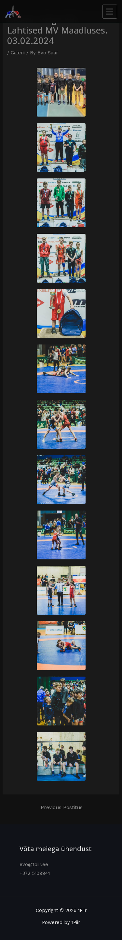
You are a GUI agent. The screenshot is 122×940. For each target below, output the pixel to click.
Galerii (18, 53)
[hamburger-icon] (109, 12)
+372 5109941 (35, 873)
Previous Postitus (62, 807)
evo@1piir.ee (34, 864)
